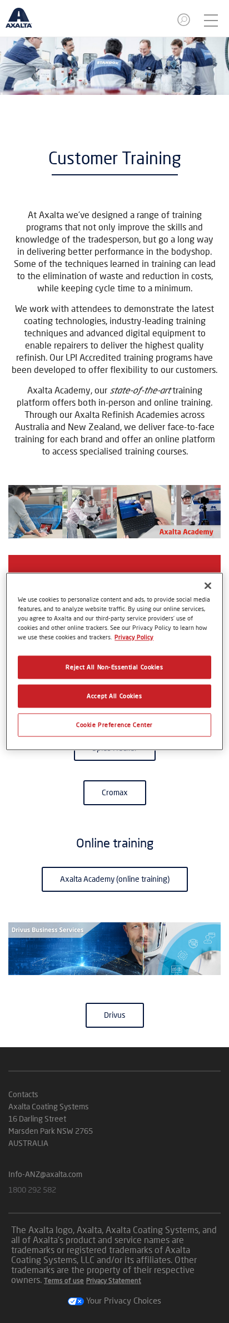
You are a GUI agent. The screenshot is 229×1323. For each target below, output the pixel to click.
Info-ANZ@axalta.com (45, 1174)
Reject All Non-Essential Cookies (114, 667)
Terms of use (64, 1280)
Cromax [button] (115, 792)
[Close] (208, 585)
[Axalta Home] (24, 23)
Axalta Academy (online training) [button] (115, 878)
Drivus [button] (115, 1014)
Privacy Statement (113, 1280)
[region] (114, 661)
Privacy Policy (133, 637)
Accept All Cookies (114, 696)
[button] (184, 23)
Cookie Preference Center (114, 725)
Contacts (23, 1094)
